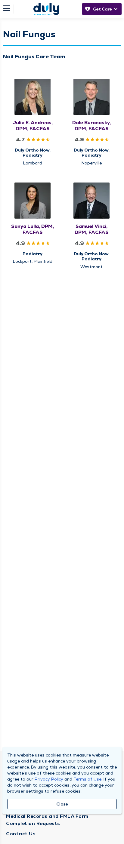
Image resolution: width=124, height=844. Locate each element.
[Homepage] (46, 9)
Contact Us (21, 833)
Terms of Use (87, 779)
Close (62, 804)
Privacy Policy (49, 779)
